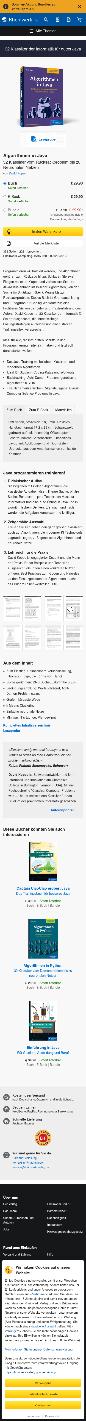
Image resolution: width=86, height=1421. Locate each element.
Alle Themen (46, 31)
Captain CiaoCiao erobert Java (43, 891)
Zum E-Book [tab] (38, 410)
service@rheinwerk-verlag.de (30, 1167)
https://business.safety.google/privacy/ (30, 1372)
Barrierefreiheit (57, 1211)
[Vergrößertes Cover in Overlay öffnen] (44, 97)
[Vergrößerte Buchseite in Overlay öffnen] (22, 608)
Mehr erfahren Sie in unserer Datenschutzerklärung (38, 1349)
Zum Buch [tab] (14, 410)
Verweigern (12, 1331)
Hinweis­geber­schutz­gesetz (65, 1231)
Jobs (6, 1229)
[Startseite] (20, 19)
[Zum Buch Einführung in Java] (43, 1021)
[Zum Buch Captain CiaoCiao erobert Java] (43, 861)
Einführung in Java (43, 1050)
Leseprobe (11, 730)
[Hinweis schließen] (79, 6)
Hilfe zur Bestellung (24, 1158)
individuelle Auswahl (42, 1326)
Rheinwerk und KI (59, 1204)
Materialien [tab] (63, 410)
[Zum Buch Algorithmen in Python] (43, 939)
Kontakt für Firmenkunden (28, 1162)
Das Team (10, 1211)
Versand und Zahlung (17, 1254)
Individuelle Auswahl (43, 1394)
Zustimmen (38, 1294)
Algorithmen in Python (43, 970)
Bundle (13, 209)
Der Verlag (10, 1204)
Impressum (33, 1416)
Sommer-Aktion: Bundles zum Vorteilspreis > (35, 6)
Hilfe (50, 1254)
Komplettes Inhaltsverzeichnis (27, 725)
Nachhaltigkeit (56, 1217)
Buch (12, 183)
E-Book (14, 196)
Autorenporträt (62, 810)
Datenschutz (52, 1416)
